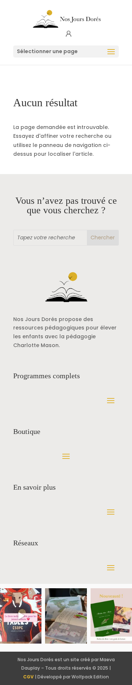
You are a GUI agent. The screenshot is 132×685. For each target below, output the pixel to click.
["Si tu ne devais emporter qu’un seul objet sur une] (20, 616)
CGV (28, 677)
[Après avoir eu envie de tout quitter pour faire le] (66, 616)
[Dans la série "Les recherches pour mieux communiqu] (111, 616)
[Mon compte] (68, 34)
